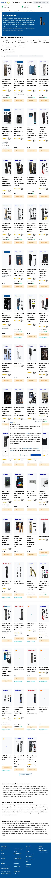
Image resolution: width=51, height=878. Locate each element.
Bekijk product (7, 100)
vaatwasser (16, 863)
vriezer (15, 868)
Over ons (28, 848)
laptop (2, 853)
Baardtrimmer (31, 10)
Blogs (24, 2)
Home (3, 10)
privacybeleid (25, 448)
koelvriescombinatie (5, 871)
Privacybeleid (38, 421)
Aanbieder (34, 55)
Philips (11, 790)
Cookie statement (30, 854)
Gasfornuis (16, 873)
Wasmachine (4, 855)
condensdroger (17, 866)
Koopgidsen (29, 2)
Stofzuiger (16, 861)
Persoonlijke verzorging (11, 10)
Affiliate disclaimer (30, 859)
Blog (27, 861)
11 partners (27, 433)
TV (1, 850)
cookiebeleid (30, 448)
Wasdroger (3, 861)
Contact (27, 851)
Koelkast (3, 863)
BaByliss (16, 790)
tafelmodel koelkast (5, 866)
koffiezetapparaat (5, 868)
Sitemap (28, 866)
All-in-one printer (17, 858)
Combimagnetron (18, 856)
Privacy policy (29, 856)
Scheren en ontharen (22, 10)
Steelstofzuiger (17, 871)
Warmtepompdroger (18, 848)
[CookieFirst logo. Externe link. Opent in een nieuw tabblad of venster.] (12, 422)
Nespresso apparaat (5, 873)
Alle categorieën (16, 2)
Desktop (3, 858)
